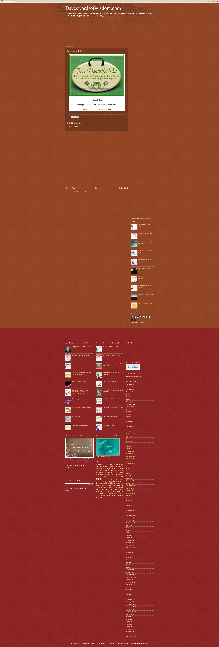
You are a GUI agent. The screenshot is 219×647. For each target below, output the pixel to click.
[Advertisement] (109, 31)
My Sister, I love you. (78, 381)
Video (119, 493)
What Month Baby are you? (145, 234)
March (128, 399)
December (129, 384)
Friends (116, 471)
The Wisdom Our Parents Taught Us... (113, 408)
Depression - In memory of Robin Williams (82, 347)
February (129, 421)
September (129, 434)
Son (110, 489)
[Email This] (72, 117)
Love (97, 481)
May (127, 414)
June (127, 411)
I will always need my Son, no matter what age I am (81, 373)
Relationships (118, 487)
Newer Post (70, 188)
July (127, 394)
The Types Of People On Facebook (145, 277)
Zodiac (98, 497)
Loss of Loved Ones (111, 479)
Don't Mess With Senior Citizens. (145, 286)
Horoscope (111, 477)
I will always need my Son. (80, 425)
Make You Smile (117, 481)
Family (105, 471)
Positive (111, 485)
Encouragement (107, 468)
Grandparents (99, 472)
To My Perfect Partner (145, 303)
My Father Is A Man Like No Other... (145, 242)
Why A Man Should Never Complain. (111, 373)
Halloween (120, 472)
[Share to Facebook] (77, 117)
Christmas (119, 464)
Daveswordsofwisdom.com (93, 7)
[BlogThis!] (73, 117)
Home (97, 188)
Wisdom (111, 495)
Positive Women (102, 487)
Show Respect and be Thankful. (82, 407)
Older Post (123, 188)
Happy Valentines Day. (110, 416)
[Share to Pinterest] (78, 117)
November (129, 406)
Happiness (102, 474)
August (128, 436)
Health (113, 474)
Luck (106, 481)
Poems (98, 485)
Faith (97, 471)
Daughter (110, 466)
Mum (107, 483)
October (128, 392)
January (128, 387)
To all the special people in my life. (82, 356)
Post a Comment (74, 126)
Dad (101, 466)
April (127, 397)
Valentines (112, 493)
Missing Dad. (76, 416)
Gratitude (109, 472)
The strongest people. (79, 399)
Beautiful (99, 464)
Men (101, 483)
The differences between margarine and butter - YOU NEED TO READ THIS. (80, 391)
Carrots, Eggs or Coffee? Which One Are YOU (113, 364)
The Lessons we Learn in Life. (145, 295)
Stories (110, 491)
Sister (102, 489)
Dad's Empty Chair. (144, 268)
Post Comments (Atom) (81, 192)
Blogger (145, 643)
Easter (121, 466)
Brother (110, 464)
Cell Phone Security (144, 259)
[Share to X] (75, 117)
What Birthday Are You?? (144, 225)
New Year (117, 483)
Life (121, 476)
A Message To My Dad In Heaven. (145, 251)
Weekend (99, 496)
